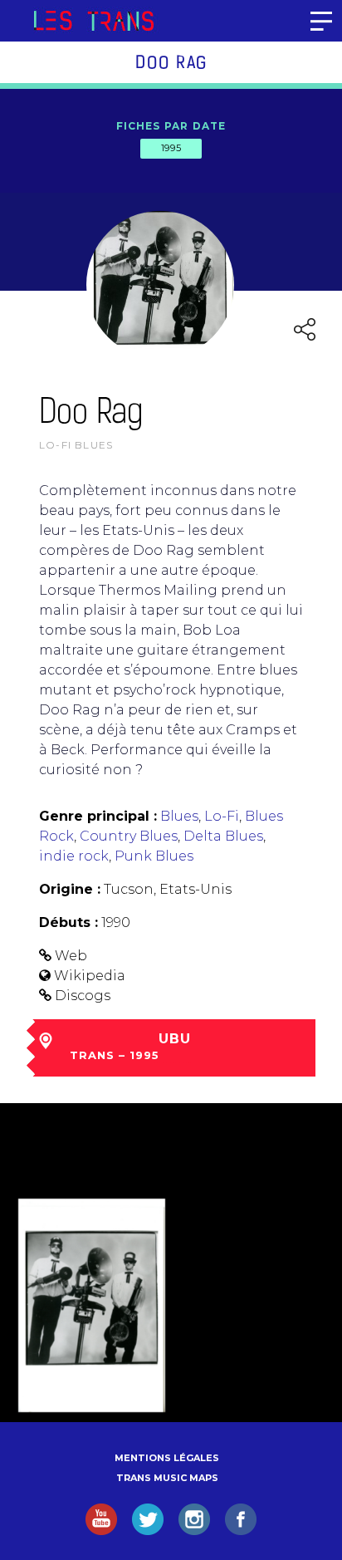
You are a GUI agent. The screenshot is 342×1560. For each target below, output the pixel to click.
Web (71, 956)
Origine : (69, 889)
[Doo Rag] (91, 1305)
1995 (171, 148)
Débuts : (68, 922)
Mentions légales (167, 1458)
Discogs (82, 995)
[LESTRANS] (93, 21)
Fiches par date (171, 126)
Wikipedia (89, 976)
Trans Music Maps (167, 1478)
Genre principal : (98, 816)
